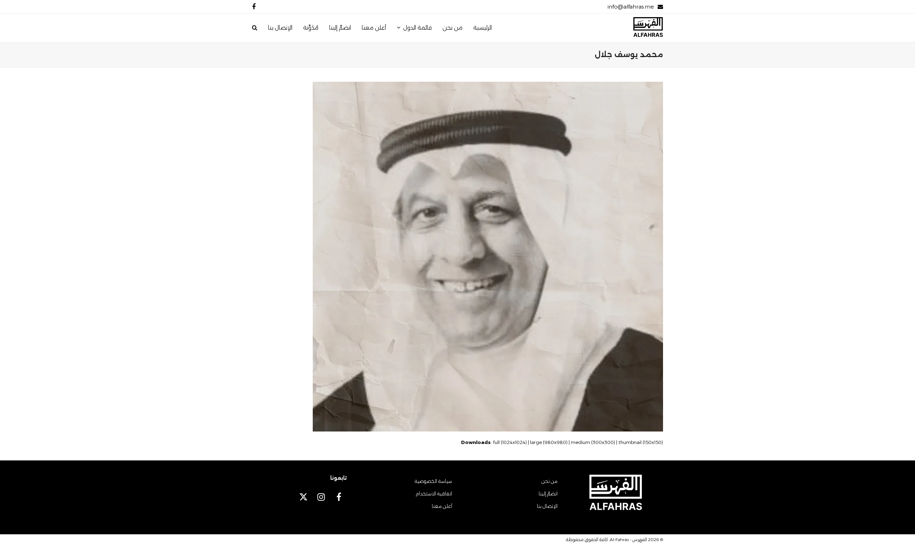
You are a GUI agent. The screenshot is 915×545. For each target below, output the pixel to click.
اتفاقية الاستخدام (434, 493)
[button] (255, 28)
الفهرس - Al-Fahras (628, 539)
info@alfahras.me (630, 6)
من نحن (549, 481)
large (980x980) (549, 442)
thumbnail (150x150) (640, 442)
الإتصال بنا (547, 506)
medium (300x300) (593, 442)
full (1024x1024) (510, 442)
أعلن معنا (442, 506)
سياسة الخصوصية (433, 481)
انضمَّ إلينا (548, 493)
